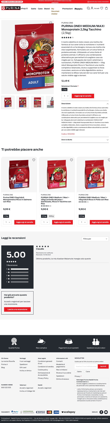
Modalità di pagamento (60, 366)
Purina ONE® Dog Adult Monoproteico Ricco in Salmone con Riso (17, 199)
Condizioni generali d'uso (45, 362)
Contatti (59, 361)
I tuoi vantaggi (25, 361)
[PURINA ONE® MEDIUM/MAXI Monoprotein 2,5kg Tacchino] (38, 57)
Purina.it (4, 364)
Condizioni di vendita (46, 367)
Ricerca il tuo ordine (63, 373)
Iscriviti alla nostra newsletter (99, 1)
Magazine (78, 8)
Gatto (33, 9)
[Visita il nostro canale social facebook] (101, 412)
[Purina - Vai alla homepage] (14, 8)
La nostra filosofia (8, 361)
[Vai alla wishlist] (101, 8)
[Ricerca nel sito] (88, 8)
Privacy (77, 376)
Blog (3, 367)
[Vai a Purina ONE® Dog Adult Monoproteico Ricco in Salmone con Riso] (19, 174)
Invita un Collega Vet (27, 391)
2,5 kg (44, 216)
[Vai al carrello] (106, 8)
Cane (40, 9)
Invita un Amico (25, 370)
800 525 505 (6, 387)
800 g (51, 216)
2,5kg (64, 89)
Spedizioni (24, 364)
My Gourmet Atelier (55, 11)
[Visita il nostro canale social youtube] (106, 412)
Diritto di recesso (62, 379)
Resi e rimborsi (61, 370)
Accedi (96, 8)
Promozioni (67, 9)
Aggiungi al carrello (82, 96)
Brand (47, 9)
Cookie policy (43, 370)
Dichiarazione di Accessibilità (44, 374)
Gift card (23, 367)
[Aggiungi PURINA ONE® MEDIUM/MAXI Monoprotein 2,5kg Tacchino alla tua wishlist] (50, 23)
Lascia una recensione (17, 309)
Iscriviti (103, 366)
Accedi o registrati (26, 388)
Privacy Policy (43, 378)
